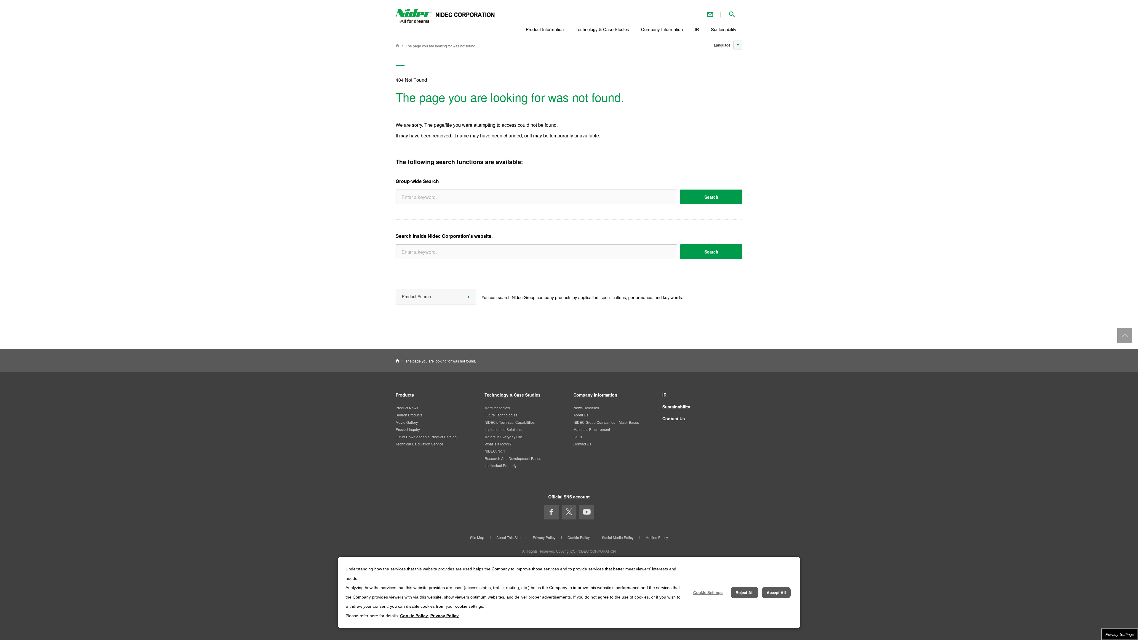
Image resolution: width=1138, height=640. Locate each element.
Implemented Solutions (503, 429)
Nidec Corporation (397, 45)
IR (664, 395)
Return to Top (1124, 335)
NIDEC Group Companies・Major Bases (606, 422)
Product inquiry (408, 429)
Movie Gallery (407, 422)
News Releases (586, 407)
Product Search (416, 296)
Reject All (745, 592)
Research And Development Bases (513, 458)
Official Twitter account (569, 512)
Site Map (477, 537)
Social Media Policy (618, 537)
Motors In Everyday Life (503, 436)
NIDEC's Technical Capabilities (510, 422)
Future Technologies (501, 414)
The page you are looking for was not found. (441, 45)
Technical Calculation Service (419, 443)
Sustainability (676, 407)
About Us (580, 414)
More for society (497, 407)
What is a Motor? (498, 443)
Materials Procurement (591, 429)
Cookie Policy (579, 537)
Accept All (776, 592)
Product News (407, 407)
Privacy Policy (544, 537)
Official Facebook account (551, 512)
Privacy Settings (1119, 634)
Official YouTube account (586, 512)
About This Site (508, 537)
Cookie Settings (708, 592)
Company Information (595, 395)
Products (405, 395)
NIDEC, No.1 (495, 450)
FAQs (577, 436)
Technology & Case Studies (513, 395)
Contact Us (710, 14)
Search (711, 197)
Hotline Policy (657, 537)
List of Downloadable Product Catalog (426, 436)
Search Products (409, 414)
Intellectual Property (501, 465)
